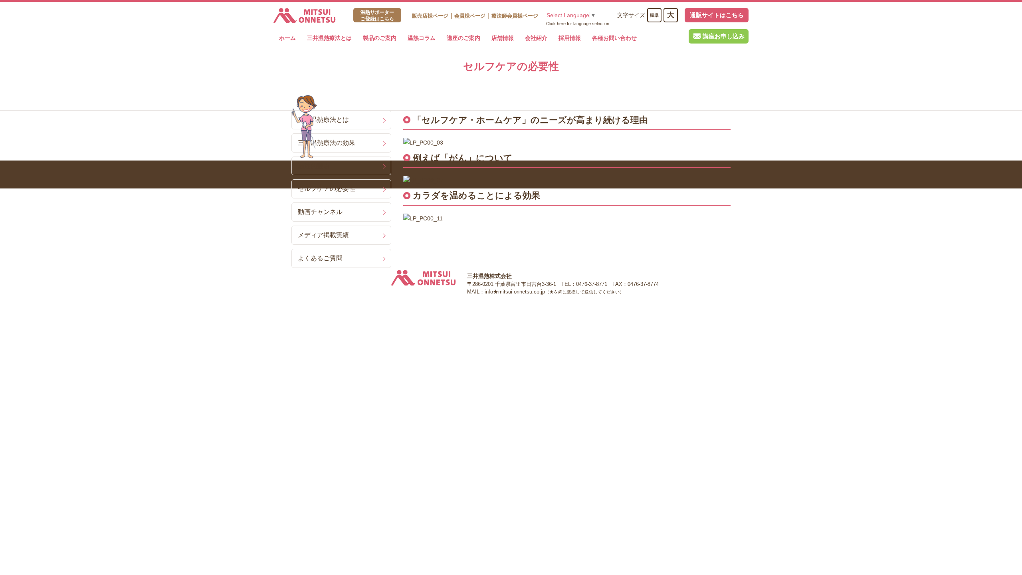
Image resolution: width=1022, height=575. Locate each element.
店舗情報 (502, 38)
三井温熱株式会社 (304, 15)
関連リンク (304, 310)
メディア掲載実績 (323, 234)
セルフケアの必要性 (326, 188)
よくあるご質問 (320, 258)
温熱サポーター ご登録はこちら (377, 16)
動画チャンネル (320, 211)
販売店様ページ (430, 16)
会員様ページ (469, 16)
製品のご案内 (379, 38)
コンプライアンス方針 (349, 310)
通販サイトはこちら (717, 15)
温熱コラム (422, 38)
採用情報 (570, 38)
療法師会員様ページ (514, 16)
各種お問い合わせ (614, 38)
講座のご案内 (463, 38)
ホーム (287, 38)
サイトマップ (396, 310)
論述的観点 (314, 165)
